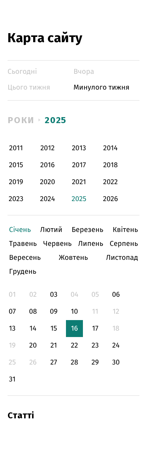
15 (54, 328)
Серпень (124, 243)
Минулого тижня (102, 87)
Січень (20, 230)
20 (33, 345)
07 (12, 311)
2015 (16, 165)
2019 (16, 182)
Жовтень (73, 257)
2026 (110, 199)
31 (12, 379)
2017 (79, 165)
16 (74, 328)
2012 (47, 148)
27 (54, 362)
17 (95, 328)
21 (54, 345)
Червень (57, 243)
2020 (47, 182)
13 (12, 328)
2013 (79, 148)
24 (116, 345)
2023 (16, 199)
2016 (47, 165)
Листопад (122, 257)
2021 (79, 182)
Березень (87, 230)
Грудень (22, 271)
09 (54, 311)
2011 (16, 148)
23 (95, 345)
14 (32, 328)
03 (53, 294)
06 (116, 294)
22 (74, 345)
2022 (110, 182)
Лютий (51, 230)
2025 (56, 120)
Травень (23, 243)
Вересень (25, 257)
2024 (47, 199)
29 (95, 362)
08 (33, 311)
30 (115, 362)
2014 (110, 148)
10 (74, 311)
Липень (90, 243)
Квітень (125, 230)
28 (74, 362)
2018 (110, 165)
